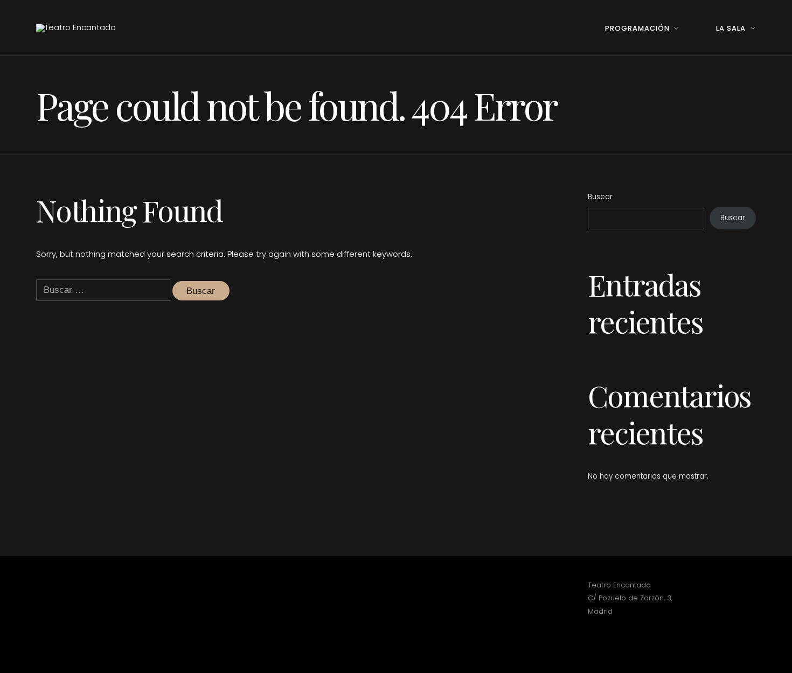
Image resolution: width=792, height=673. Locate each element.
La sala (731, 28)
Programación (637, 28)
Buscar (600, 197)
